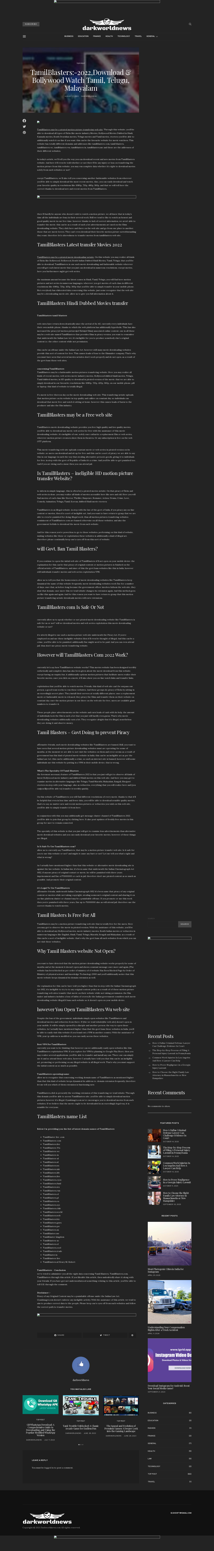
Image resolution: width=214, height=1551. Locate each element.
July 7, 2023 (49, 1440)
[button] (79, 1445)
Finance (97, 36)
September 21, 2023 (156, 1392)
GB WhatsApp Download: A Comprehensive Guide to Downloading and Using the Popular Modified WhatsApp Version (40, 1430)
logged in (49, 1467)
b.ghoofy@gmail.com (181, 1513)
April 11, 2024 (154, 1334)
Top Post (81, 63)
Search (151, 919)
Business (68, 36)
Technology (123, 36)
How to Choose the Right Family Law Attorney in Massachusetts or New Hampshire (170, 1075)
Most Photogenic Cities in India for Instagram (166, 1270)
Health (109, 36)
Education (83, 36)
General (150, 36)
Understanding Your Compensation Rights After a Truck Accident (166, 1328)
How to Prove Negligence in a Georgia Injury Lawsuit (171, 1066)
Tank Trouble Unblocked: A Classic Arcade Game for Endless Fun (81, 1427)
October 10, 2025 (171, 1172)
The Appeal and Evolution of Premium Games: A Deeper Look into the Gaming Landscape (121, 1428)
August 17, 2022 (72, 96)
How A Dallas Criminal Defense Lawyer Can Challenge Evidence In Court (171, 1044)
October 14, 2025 (171, 1142)
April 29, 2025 (154, 1275)
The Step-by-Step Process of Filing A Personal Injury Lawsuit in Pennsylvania (171, 1052)
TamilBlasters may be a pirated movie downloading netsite (65, 257)
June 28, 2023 (90, 1433)
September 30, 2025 (172, 1204)
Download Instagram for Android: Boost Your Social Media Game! (169, 1387)
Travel (138, 36)
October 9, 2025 (170, 1186)
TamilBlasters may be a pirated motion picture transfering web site (70, 129)
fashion (151, 1428)
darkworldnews (89, 96)
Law (150, 1459)
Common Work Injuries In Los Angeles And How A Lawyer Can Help (171, 1059)
